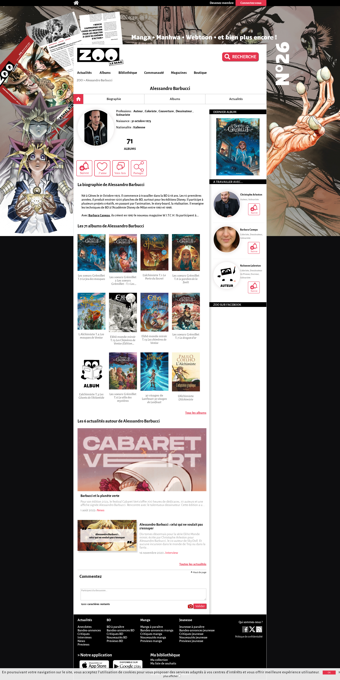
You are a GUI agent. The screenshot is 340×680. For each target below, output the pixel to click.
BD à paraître (115, 626)
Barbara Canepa (99, 215)
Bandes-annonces (89, 630)
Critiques (84, 634)
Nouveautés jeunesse (193, 637)
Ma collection (159, 659)
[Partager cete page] (139, 168)
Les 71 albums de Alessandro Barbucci (111, 226)
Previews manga (151, 641)
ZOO (80, 80)
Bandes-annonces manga (156, 630)
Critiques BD (115, 634)
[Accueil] (78, 3)
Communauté (154, 73)
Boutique (200, 73)
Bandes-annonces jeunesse (197, 630)
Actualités (84, 73)
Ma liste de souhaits (163, 663)
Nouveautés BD (117, 637)
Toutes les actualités (192, 564)
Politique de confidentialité (248, 636)
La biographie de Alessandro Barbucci (111, 185)
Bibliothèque (127, 73)
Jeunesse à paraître (191, 626)
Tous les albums (195, 412)
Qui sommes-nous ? (250, 622)
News (81, 641)
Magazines (179, 73)
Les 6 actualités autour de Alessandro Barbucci (119, 421)
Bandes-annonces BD (120, 630)
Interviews (84, 637)
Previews (83, 644)
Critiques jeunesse (191, 634)
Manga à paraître (151, 626)
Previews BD (115, 641)
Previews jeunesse (191, 641)
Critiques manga (151, 634)
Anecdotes (84, 626)
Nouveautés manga (153, 637)
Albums (105, 73)
